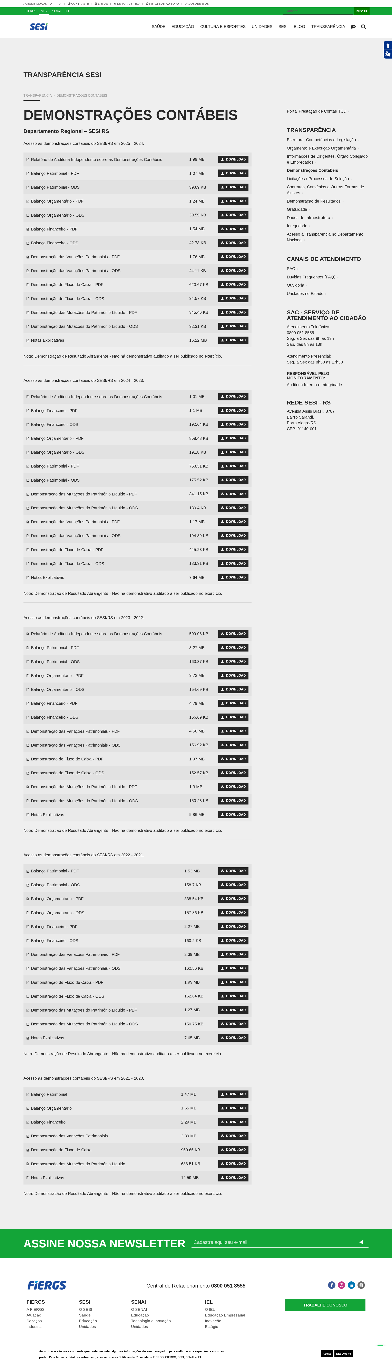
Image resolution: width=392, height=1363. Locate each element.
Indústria (34, 1326)
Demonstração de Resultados (314, 201)
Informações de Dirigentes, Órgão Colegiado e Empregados (327, 159)
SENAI (190, 1357)
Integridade (297, 226)
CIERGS (170, 1357)
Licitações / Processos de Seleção (318, 178)
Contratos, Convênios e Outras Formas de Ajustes (325, 190)
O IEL (210, 1309)
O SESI (85, 1309)
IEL (199, 1357)
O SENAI (139, 1309)
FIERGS (158, 1357)
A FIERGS (36, 1309)
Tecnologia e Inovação (151, 1321)
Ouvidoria (295, 285)
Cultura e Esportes (223, 26)
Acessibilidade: (35, 3)
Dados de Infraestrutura (308, 217)
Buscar (361, 11)
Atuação (34, 1315)
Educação (183, 26)
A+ (53, 3)
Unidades (262, 26)
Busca (363, 26)
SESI (181, 1357)
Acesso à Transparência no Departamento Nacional (325, 237)
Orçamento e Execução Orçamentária (321, 148)
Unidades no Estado (305, 293)
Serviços (34, 1321)
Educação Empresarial (225, 1315)
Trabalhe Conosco (325, 1305)
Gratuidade (297, 209)
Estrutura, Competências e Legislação (321, 139)
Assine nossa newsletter (104, 1243)
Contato (353, 26)
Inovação (213, 1321)
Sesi (283, 26)
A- (62, 3)
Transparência (328, 26)
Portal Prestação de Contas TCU (316, 111)
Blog (299, 26)
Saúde (158, 26)
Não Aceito (343, 1353)
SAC (291, 268)
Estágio (211, 1326)
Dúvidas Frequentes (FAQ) (311, 277)
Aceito (327, 1353)
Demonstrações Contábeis (312, 170)
